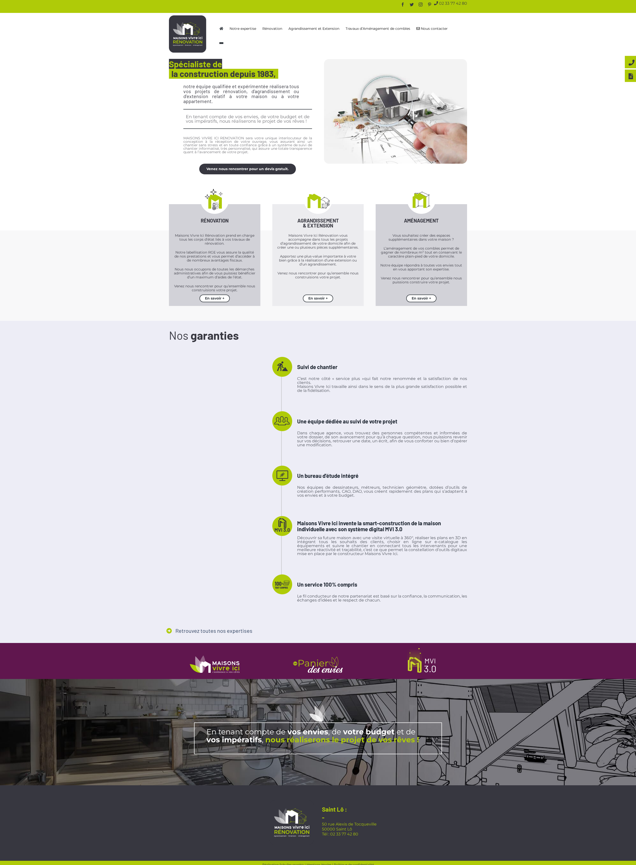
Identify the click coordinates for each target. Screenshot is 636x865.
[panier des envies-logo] (318, 656)
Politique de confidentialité (354, 862)
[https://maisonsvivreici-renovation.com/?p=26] (221, 28)
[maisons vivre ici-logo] (214, 654)
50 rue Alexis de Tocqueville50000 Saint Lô (349, 824)
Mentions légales (319, 862)
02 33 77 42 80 (452, 3)
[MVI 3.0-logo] (421, 647)
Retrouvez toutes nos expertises (213, 629)
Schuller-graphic (291, 862)
